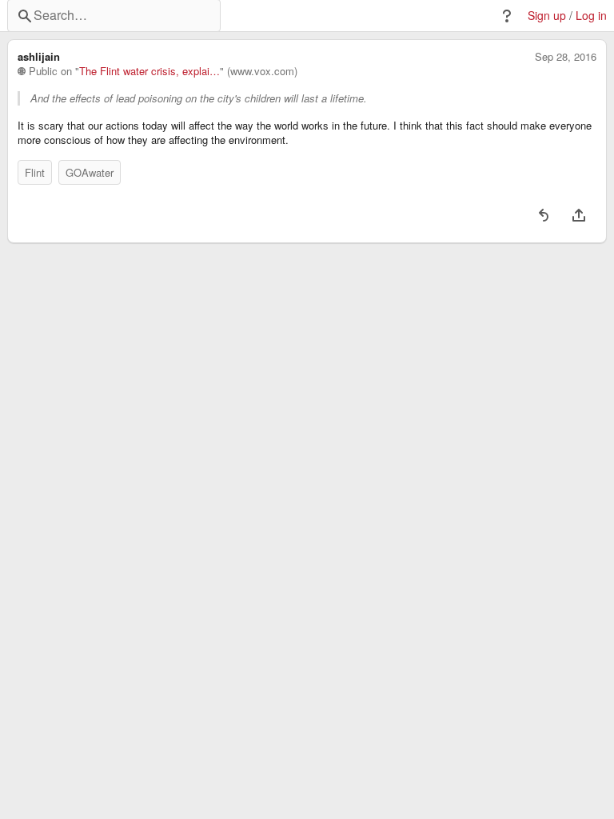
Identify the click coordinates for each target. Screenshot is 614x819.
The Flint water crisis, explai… (149, 71)
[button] (506, 16)
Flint (35, 172)
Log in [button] (591, 15)
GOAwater (90, 172)
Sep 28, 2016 (565, 57)
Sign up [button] (547, 15)
